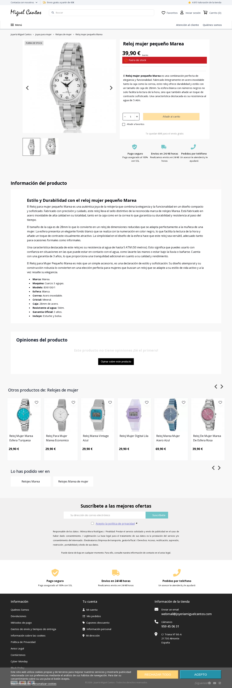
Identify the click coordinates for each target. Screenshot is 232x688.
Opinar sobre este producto (116, 361)
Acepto (200, 674)
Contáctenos (18, 655)
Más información (21, 683)
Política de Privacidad (23, 642)
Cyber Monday (19, 661)
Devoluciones (18, 616)
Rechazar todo (158, 674)
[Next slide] (111, 88)
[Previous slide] (27, 88)
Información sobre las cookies (28, 635)
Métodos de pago (21, 622)
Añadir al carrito (171, 116)
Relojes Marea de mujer (73, 481)
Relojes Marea (31, 481)
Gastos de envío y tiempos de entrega (33, 629)
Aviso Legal (17, 648)
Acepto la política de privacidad (115, 523)
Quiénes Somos (20, 609)
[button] (31, 147)
